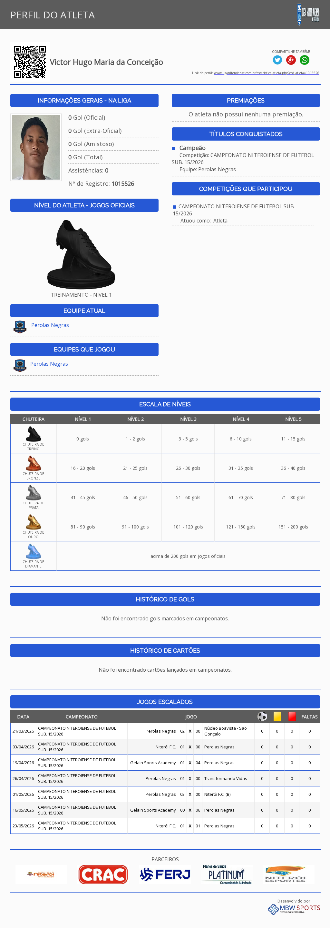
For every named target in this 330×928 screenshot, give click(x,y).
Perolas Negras (50, 325)
